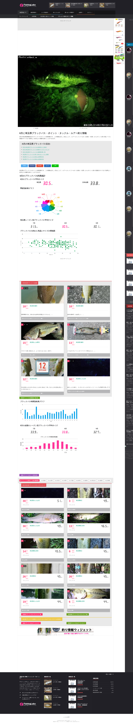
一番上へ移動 (108, 674)
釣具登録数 (95, 686)
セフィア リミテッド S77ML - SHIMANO (83, 704)
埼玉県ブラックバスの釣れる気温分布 (33, 159)
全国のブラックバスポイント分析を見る (29, 475)
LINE (55, 165)
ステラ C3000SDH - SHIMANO (82, 696)
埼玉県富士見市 (80, 525)
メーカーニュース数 (97, 688)
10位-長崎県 (107, 480)
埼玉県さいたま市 (81, 378)
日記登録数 (95, 684)
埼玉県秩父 (79, 500)
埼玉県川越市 (33, 306)
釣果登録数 (95, 682)
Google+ (40, 165)
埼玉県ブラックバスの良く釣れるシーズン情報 (36, 154)
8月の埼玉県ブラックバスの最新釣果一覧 (34, 152)
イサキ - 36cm (56, 689)
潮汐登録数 (95, 690)
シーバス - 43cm (57, 697)
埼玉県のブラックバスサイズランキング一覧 (32, 614)
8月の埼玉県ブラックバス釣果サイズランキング (36, 149)
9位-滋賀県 (100, 480)
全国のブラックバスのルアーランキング (31, 623)
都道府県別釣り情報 (97, 692)
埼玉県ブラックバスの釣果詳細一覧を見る (29, 398)
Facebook (32, 165)
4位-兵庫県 (64, 480)
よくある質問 (66, 717)
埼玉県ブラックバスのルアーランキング (76, 623)
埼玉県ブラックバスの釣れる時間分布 (33, 157)
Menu (22, 12)
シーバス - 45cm (57, 682)
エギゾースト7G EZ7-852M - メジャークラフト (83, 689)
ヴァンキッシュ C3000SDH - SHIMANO (81, 682)
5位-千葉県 (71, 480)
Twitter (24, 165)
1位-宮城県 (43, 480)
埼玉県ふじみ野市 (35, 342)
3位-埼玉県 (57, 480)
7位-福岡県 (85, 480)
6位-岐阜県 (78, 480)
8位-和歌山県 (93, 480)
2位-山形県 (50, 480)
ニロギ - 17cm (56, 705)
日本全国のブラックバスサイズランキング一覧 (77, 614)
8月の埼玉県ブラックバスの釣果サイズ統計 (35, 147)
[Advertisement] (66, 25)
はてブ (47, 165)
